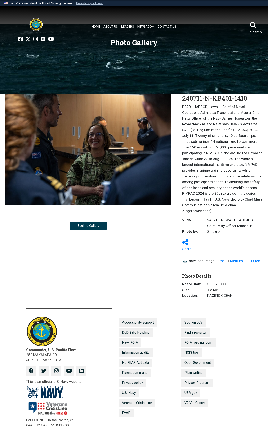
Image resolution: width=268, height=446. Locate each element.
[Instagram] (36, 39)
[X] (28, 39)
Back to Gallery (88, 226)
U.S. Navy (129, 393)
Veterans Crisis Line (137, 403)
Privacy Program (196, 383)
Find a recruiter (195, 332)
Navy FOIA (130, 342)
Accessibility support (138, 322)
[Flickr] (43, 39)
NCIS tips (191, 353)
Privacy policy (132, 383)
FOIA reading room (198, 342)
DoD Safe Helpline (135, 332)
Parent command (134, 373)
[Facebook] (20, 39)
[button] (91, 3)
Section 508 (193, 322)
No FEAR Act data (135, 363)
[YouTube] (51, 39)
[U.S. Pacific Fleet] (36, 24)
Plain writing (193, 373)
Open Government (197, 363)
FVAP (126, 413)
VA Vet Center (194, 403)
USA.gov (190, 393)
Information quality (135, 353)
